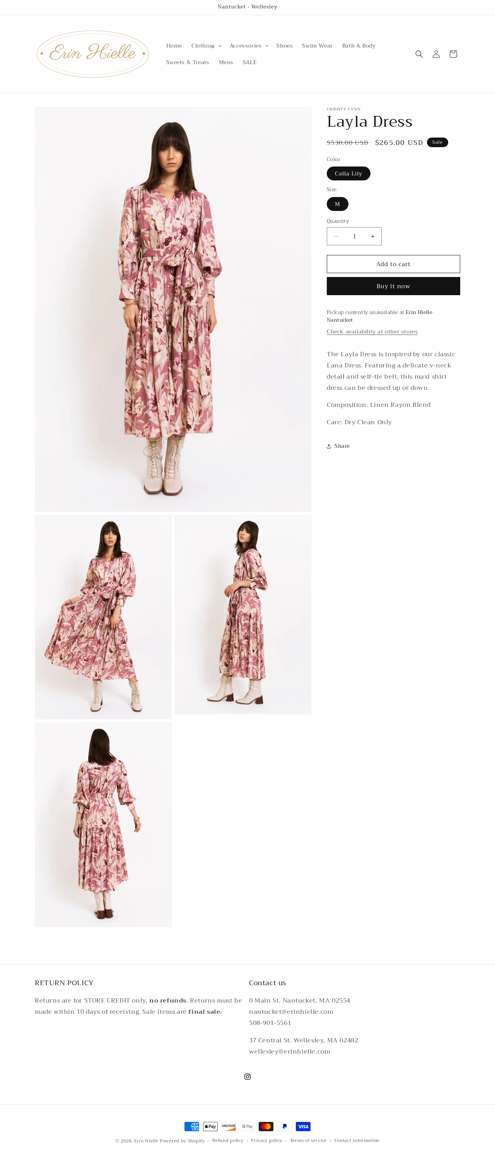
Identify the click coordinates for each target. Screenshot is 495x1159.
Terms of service (308, 1140)
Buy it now (393, 287)
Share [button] (342, 446)
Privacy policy (266, 1140)
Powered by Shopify (182, 1141)
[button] (206, 45)
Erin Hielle (146, 1141)
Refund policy (227, 1140)
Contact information (357, 1140)
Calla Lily (348, 173)
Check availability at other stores (372, 331)
